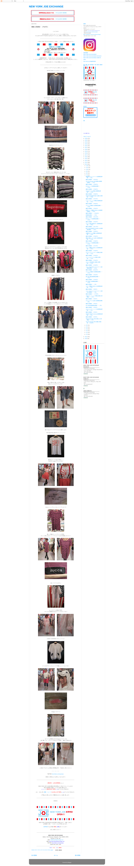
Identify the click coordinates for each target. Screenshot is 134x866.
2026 (86, 138)
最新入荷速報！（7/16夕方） (92, 250)
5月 (87, 327)
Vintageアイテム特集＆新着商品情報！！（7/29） (93, 192)
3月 (87, 330)
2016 (86, 156)
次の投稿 (34, 855)
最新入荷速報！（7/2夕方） (92, 316)
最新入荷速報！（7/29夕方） (92, 189)
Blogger (69, 862)
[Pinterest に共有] (61, 850)
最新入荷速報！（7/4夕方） (92, 307)
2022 (86, 145)
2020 (86, 149)
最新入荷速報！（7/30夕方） (92, 184)
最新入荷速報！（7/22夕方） (92, 221)
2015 (86, 158)
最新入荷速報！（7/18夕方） (92, 241)
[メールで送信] (56, 850)
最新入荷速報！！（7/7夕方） (92, 294)
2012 (86, 164)
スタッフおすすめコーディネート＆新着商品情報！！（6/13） (94, 267)
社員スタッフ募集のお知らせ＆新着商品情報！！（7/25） (94, 211)
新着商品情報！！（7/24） (91, 215)
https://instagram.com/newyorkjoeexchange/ (92, 34)
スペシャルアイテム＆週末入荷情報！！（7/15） (93, 258)
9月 (87, 171)
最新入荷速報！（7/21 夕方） (92, 226)
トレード (49, 792)
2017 (86, 155)
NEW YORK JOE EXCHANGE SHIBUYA (92, 57)
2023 (86, 143)
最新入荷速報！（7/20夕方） (92, 231)
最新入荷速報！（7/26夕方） (92, 203)
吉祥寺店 (45, 826)
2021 (86, 147)
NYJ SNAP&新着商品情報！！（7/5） (94, 305)
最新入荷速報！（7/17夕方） (92, 245)
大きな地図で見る (86, 133)
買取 (45, 792)
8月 (87, 173)
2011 (86, 336)
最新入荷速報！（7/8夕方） (92, 289)
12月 (87, 165)
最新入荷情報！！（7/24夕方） (92, 213)
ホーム (56, 855)
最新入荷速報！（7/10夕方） (92, 279)
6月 (87, 325)
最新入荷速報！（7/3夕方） (92, 312)
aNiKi (84, 59)
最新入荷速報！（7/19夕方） (92, 236)
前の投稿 (77, 855)
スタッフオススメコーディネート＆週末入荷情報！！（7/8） (94, 292)
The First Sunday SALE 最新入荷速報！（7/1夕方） (93, 322)
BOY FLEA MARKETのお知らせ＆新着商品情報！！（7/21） (94, 229)
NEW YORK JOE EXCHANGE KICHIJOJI (92, 56)
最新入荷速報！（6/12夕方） (92, 269)
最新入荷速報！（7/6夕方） (92, 298)
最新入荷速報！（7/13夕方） (92, 265)
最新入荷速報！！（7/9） (91, 284)
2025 (86, 140)
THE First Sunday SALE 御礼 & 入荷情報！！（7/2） (94, 319)
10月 (87, 169)
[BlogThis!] (57, 850)
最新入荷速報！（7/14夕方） (92, 260)
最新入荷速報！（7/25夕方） (92, 208)
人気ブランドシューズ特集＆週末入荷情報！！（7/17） (94, 296)
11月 (87, 167)
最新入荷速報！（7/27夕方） (92, 198)
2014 (86, 160)
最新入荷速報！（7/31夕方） (92, 179)
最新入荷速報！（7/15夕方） (92, 255)
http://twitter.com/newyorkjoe (58, 774)
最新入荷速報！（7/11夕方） (92, 274)
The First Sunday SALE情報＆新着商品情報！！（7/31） (94, 182)
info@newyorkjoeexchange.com (56, 839)
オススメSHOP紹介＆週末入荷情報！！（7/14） (93, 263)
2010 (86, 338)
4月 (87, 328)
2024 (86, 142)
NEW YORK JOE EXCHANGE (46, 6)
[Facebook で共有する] (60, 850)
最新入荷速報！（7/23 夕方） (92, 216)
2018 (86, 153)
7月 (87, 175)
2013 (86, 162)
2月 (87, 332)
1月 (87, 334)
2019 (86, 151)
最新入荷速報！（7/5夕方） (92, 303)
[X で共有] (58, 850)
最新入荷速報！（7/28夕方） (92, 194)
